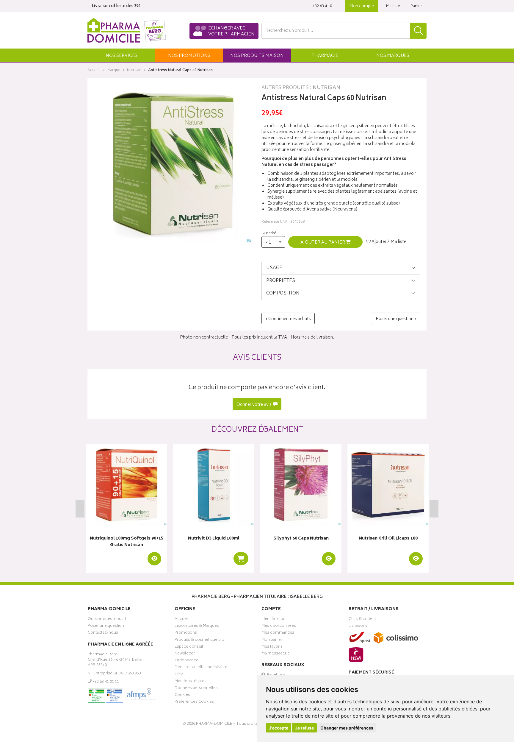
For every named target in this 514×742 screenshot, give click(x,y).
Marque (113, 70)
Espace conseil (189, 647)
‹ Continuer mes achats (288, 319)
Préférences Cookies (194, 702)
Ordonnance (186, 661)
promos (189, 56)
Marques (392, 56)
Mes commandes (277, 633)
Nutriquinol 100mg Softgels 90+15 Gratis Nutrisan (126, 542)
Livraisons (358, 626)
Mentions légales (190, 682)
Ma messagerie (275, 654)
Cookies (182, 696)
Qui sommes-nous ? (107, 620)
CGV (179, 675)
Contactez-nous (103, 633)
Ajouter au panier (323, 242)
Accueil (94, 70)
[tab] (341, 268)
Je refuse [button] (304, 727)
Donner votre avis (254, 405)
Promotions (186, 633)
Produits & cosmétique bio (199, 640)
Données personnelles (196, 689)
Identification (273, 620)
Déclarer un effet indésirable (201, 668)
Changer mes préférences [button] (346, 727)
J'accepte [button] (278, 727)
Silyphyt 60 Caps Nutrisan (301, 538)
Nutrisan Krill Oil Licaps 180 (388, 538)
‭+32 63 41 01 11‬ (326, 6)
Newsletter (185, 654)
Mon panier (271, 640)
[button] (121, 55)
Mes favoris (272, 647)
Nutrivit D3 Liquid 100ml (213, 538)
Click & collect (362, 620)
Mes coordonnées (278, 626)
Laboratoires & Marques (197, 626)
